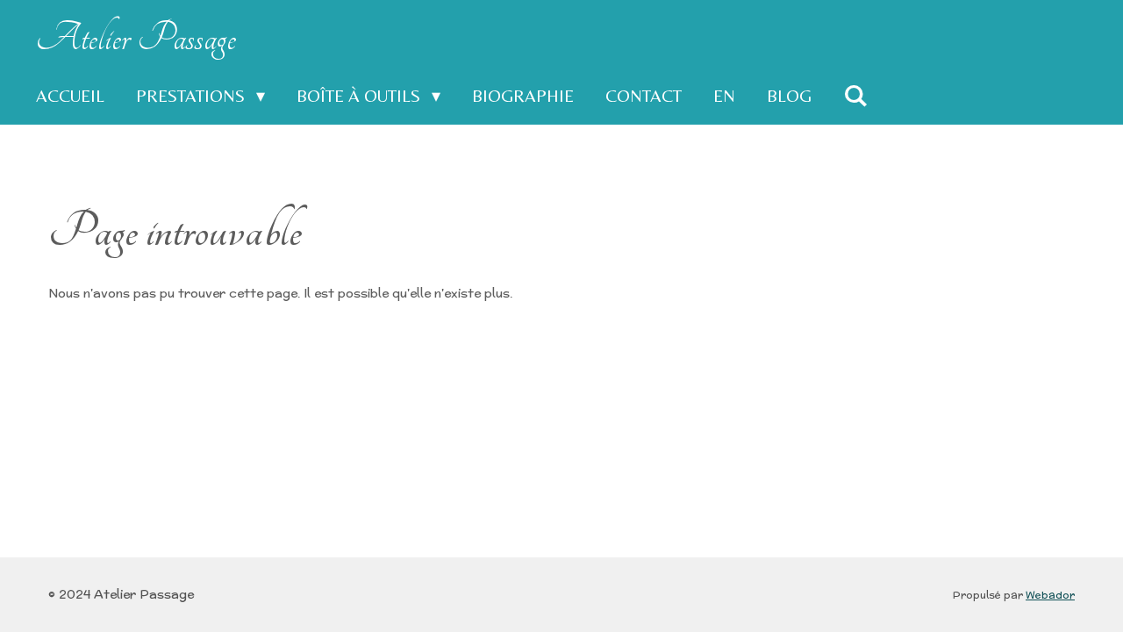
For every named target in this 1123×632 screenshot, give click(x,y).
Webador (1050, 594)
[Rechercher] (855, 95)
